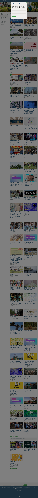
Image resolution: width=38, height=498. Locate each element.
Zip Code (13, 12)
